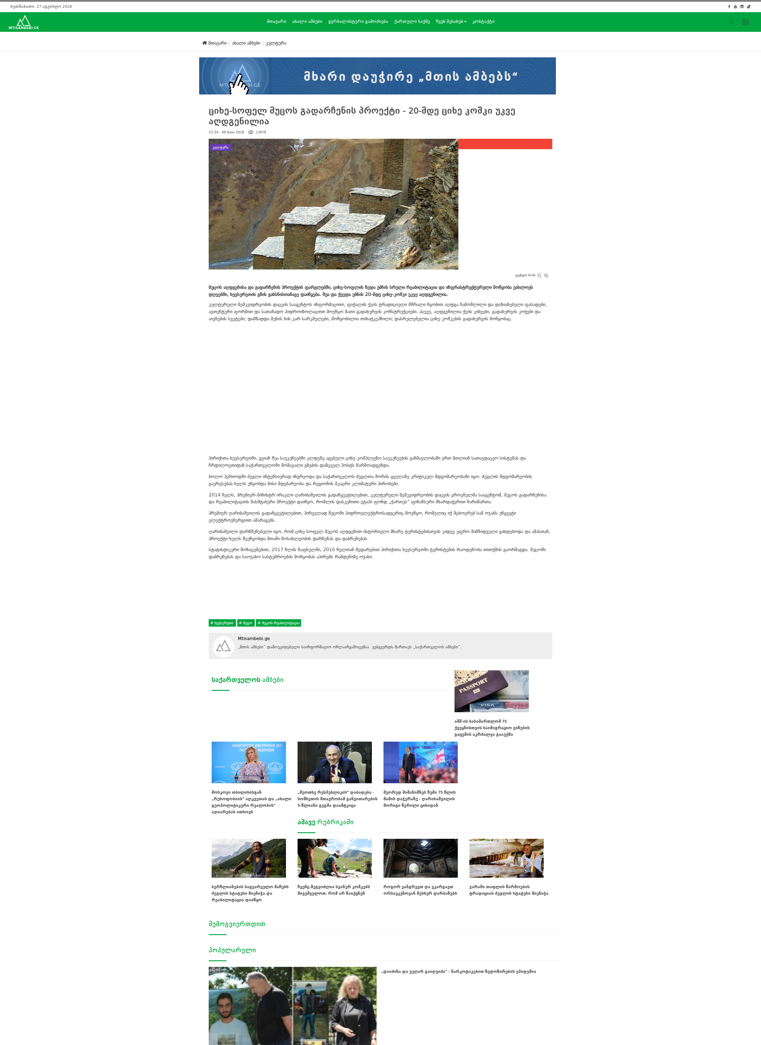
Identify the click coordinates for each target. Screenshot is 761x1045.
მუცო (247, 623)
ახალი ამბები (307, 21)
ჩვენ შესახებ (450, 21)
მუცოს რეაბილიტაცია (280, 623)
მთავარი (276, 21)
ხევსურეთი (224, 623)
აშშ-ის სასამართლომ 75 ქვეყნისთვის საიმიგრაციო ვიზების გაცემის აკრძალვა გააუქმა (492, 728)
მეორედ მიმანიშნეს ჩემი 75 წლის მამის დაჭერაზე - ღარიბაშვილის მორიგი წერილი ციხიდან (419, 799)
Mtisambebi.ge (254, 638)
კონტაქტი (483, 21)
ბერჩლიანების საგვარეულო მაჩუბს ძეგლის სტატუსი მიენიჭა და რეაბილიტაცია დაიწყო (250, 893)
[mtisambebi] (377, 75)
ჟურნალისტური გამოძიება (358, 21)
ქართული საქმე (412, 21)
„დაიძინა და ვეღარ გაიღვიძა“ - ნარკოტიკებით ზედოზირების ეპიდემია (458, 971)
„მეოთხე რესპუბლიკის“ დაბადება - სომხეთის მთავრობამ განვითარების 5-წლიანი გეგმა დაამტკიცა (338, 799)
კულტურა (221, 147)
